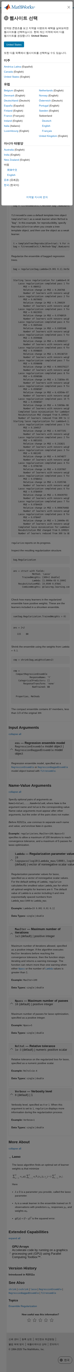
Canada (8, 71)
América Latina (12, 66)
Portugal (43, 105)
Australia (9, 149)
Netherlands (46, 90)
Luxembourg (11, 130)
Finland (8, 110)
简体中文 (12, 169)
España (8, 105)
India (7, 154)
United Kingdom (48, 135)
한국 (6, 185)
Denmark (9, 95)
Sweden (43, 110)
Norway (43, 95)
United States (11, 76)
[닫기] (68, 7)
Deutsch (46, 120)
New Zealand (11, 159)
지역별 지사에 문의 (37, 197)
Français (47, 130)
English (46, 125)
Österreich (45, 100)
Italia (6, 125)
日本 (6, 180)
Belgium (8, 90)
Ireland (8, 120)
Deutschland (11, 100)
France (8, 115)
